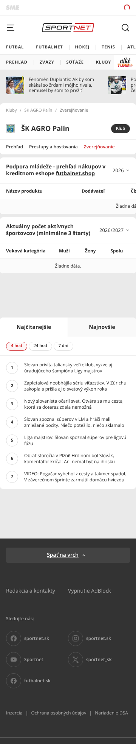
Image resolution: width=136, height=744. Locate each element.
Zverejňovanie (99, 146)
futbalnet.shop (75, 173)
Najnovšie (102, 327)
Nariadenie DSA (111, 713)
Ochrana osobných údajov (58, 713)
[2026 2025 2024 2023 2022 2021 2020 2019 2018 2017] (121, 170)
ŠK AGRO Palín (39, 110)
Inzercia (14, 713)
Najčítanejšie (34, 327)
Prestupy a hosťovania (53, 146)
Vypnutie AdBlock (89, 590)
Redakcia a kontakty (30, 590)
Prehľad (14, 146)
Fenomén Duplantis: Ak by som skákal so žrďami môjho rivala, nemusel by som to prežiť (61, 85)
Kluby (11, 110)
